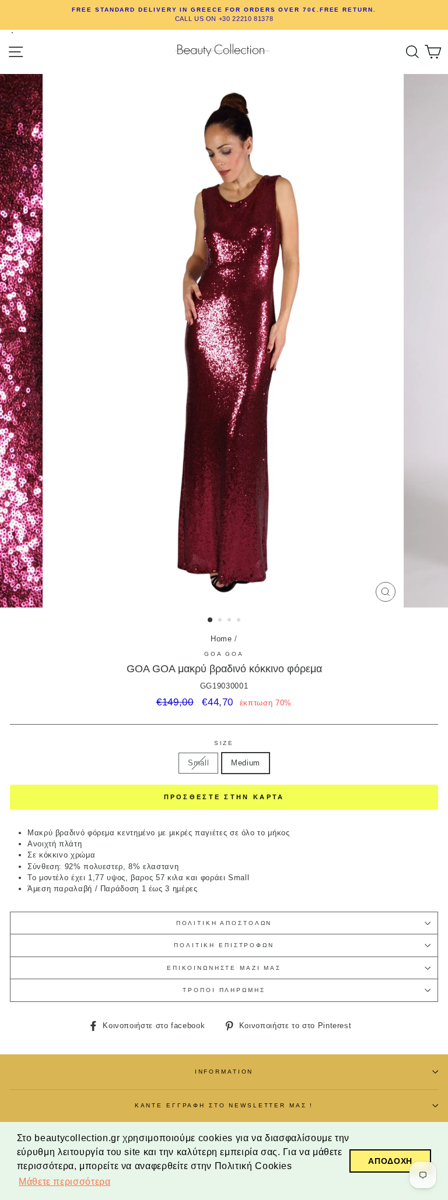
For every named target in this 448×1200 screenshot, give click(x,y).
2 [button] (221, 621)
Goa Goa (224, 654)
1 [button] (211, 620)
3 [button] (230, 621)
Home (221, 638)
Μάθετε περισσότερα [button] (64, 1182)
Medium (245, 762)
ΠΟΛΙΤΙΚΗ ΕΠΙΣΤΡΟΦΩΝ (224, 945)
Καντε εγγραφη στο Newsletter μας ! (224, 1105)
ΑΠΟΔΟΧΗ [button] (390, 1161)
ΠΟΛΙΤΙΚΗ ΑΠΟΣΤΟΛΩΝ (224, 923)
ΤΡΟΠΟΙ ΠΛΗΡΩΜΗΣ (224, 990)
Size (224, 743)
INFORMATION (224, 1071)
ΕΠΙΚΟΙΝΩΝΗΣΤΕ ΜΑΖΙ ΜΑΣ (224, 968)
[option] (224, 15)
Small (198, 762)
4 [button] (240, 621)
